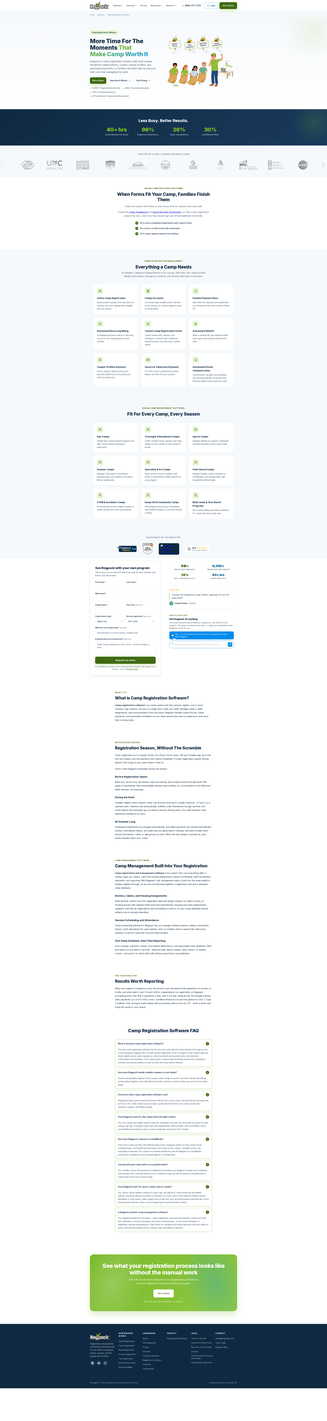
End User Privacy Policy (201, 1347)
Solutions (100, 15)
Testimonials (148, 1369)
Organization (101, 605)
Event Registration (127, 1350)
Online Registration (127, 1341)
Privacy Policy (132, 669)
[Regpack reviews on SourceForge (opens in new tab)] (169, 549)
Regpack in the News (152, 1360)
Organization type (104, 616)
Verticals (130, 5)
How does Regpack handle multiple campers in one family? (163, 1072)
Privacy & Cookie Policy (201, 1343)
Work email (100, 594)
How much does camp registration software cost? (163, 1094)
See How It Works (118, 80)
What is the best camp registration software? (163, 1043)
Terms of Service (198, 1338)
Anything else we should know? (113, 639)
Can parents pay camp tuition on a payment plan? (163, 1164)
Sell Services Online (127, 1363)
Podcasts (147, 1364)
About (145, 1338)
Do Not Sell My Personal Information (201, 1357)
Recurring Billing (125, 1367)
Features (117, 5)
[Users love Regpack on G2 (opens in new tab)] (148, 549)
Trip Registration (126, 1359)
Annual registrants (138, 616)
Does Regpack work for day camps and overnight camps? (163, 1117)
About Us (170, 5)
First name (100, 582)
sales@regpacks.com (224, 1338)
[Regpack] (103, 1336)
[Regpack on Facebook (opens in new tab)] (98, 1363)
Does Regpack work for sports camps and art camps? (163, 1186)
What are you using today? (111, 628)
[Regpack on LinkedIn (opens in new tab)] (92, 1363)
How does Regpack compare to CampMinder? (163, 1139)
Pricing (143, 5)
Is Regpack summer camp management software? (163, 1212)
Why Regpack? (149, 1343)
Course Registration (127, 1354)
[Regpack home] (99, 5)
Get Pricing (141, 80)
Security (194, 1351)
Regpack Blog (221, 1347)
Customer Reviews (151, 1356)
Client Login (220, 1343)
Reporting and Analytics (177, 1338)
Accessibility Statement (201, 1362)
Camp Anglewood (139, 212)
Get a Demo (228, 5)
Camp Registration (127, 1345)
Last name (131, 582)
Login (212, 5)
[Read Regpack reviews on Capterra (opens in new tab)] (127, 549)
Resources (155, 5)
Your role (134, 605)
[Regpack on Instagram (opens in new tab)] (105, 1363)
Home (92, 15)
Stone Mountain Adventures (167, 212)
